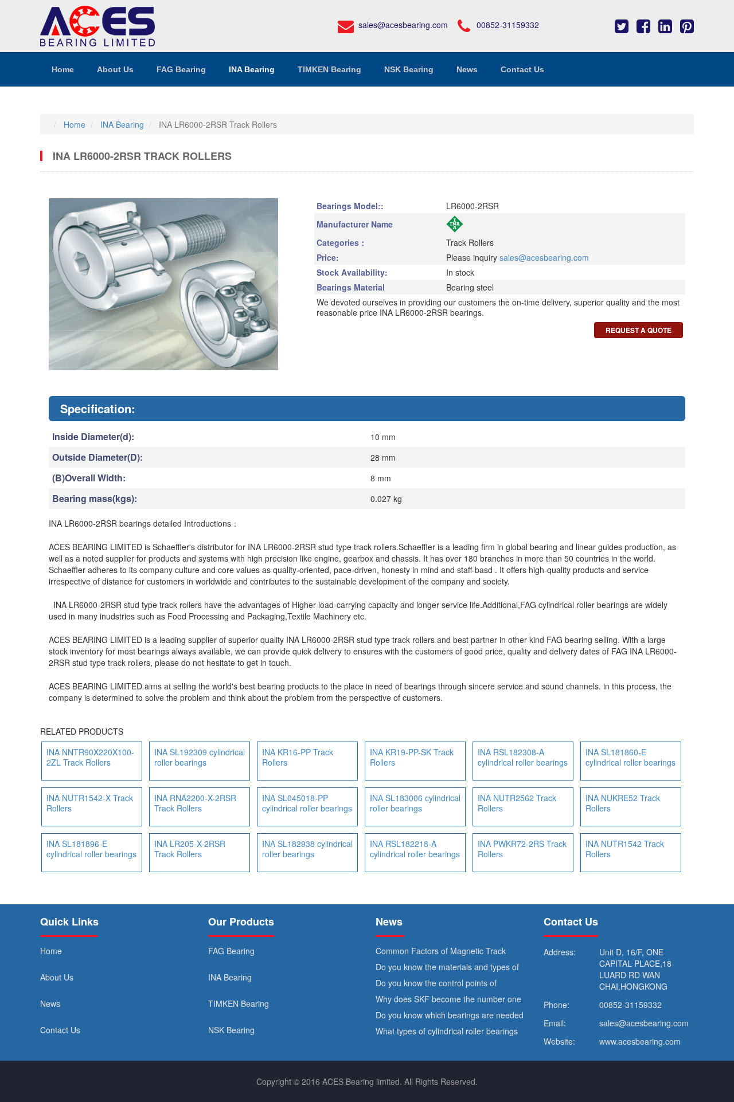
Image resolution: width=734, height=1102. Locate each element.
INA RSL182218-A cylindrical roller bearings (415, 849)
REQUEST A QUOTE (638, 330)
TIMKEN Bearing (238, 1003)
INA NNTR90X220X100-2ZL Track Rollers (90, 757)
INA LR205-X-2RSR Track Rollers (189, 849)
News (50, 1003)
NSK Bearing (231, 1030)
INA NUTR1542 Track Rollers (624, 849)
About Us (56, 977)
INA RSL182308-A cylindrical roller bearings (523, 757)
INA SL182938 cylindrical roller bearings (307, 849)
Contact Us (60, 1030)
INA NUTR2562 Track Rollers (517, 803)
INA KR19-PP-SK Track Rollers (412, 757)
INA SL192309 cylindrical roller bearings (199, 757)
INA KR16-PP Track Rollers (297, 757)
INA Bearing (230, 977)
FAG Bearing (231, 950)
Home (51, 950)
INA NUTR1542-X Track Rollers (89, 803)
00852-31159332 (508, 24)
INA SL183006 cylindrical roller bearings (415, 803)
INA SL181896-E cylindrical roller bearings (91, 849)
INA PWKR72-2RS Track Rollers (522, 849)
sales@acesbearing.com (403, 24)
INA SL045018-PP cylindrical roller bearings (307, 803)
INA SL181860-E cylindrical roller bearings (630, 757)
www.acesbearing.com (640, 1041)
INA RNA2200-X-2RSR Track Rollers (195, 803)
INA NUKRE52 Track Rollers (622, 803)
